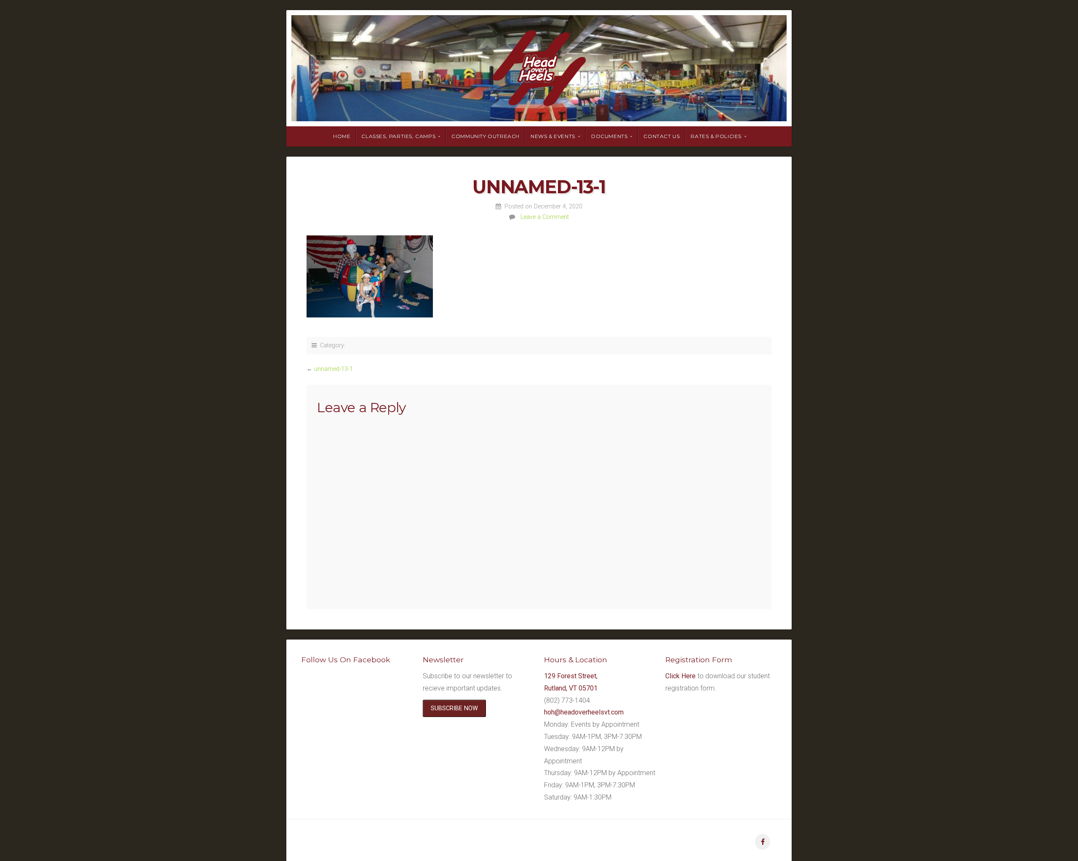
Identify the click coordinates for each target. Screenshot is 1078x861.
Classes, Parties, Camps (398, 136)
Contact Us (661, 136)
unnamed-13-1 (333, 369)
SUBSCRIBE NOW (454, 708)
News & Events (553, 136)
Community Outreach (485, 136)
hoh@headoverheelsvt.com (584, 712)
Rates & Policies (716, 136)
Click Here (680, 676)
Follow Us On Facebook (346, 659)
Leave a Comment (544, 217)
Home (341, 136)
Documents (609, 136)
